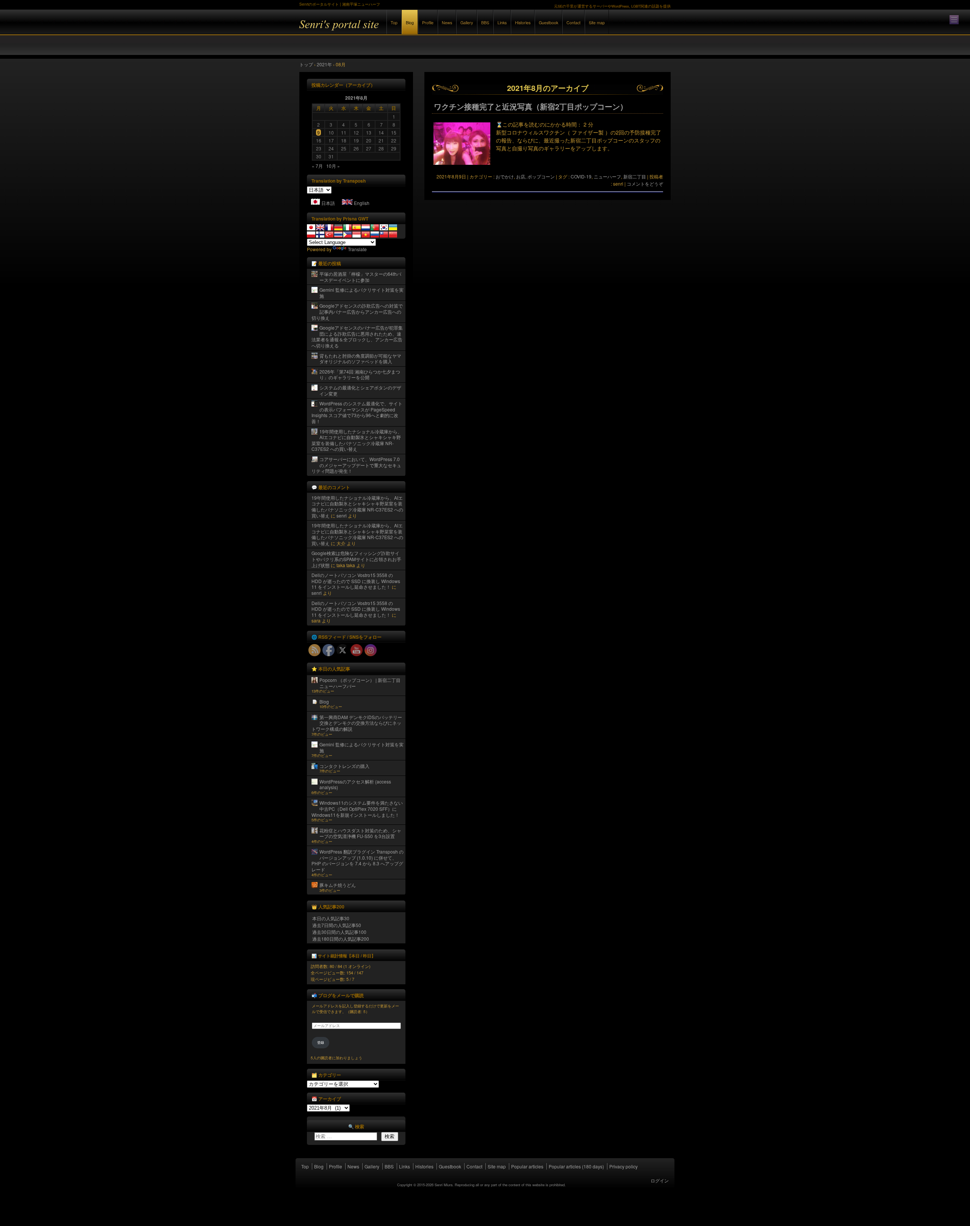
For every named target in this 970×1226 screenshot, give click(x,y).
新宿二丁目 (634, 176)
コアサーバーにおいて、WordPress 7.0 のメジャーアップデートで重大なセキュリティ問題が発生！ (356, 465)
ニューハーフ (607, 176)
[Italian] (347, 227)
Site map (597, 22)
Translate (357, 249)
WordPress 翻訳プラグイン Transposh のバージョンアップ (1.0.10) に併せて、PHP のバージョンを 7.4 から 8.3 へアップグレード (357, 860)
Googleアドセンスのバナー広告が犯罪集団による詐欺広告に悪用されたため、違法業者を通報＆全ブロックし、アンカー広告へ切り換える (357, 336)
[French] (329, 227)
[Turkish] (329, 234)
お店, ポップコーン (535, 176)
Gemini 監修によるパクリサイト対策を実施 (361, 292)
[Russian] (375, 234)
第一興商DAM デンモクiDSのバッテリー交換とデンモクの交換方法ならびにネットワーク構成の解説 (356, 723)
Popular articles (527, 1166)
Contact (573, 22)
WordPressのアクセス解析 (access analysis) (355, 784)
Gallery (466, 22)
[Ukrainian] (393, 227)
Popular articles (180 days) (576, 1166)
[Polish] (311, 234)
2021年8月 (356, 97)
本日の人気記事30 (330, 918)
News (447, 22)
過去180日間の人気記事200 (340, 938)
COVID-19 (581, 176)
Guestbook (548, 22)
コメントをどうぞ (645, 183)
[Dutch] (365, 227)
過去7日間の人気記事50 (336, 925)
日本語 (328, 203)
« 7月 (317, 166)
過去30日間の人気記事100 (339, 932)
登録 (320, 1042)
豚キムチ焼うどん (337, 885)
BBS (485, 22)
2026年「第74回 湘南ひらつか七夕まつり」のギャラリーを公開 (359, 374)
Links (502, 22)
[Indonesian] (356, 234)
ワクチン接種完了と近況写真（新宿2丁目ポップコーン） (530, 106)
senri (341, 515)
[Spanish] (356, 227)
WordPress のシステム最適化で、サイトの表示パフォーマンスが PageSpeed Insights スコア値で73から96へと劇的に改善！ (356, 412)
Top (394, 22)
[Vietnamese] (365, 234)
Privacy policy (623, 1166)
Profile (427, 22)
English (361, 203)
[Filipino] (347, 234)
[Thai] (338, 234)
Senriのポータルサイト (383, 29)
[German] (338, 227)
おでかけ (505, 176)
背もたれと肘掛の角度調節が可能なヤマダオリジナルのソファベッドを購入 (360, 358)
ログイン (660, 1180)
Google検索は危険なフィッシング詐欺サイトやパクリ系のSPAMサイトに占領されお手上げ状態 (356, 559)
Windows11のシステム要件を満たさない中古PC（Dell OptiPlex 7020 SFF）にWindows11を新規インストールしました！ (357, 808)
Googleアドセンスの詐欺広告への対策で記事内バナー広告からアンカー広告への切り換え (357, 311)
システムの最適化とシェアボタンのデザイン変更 (360, 390)
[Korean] (384, 227)
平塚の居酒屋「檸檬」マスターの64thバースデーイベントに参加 (360, 277)
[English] (320, 227)
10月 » (333, 166)
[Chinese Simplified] (393, 234)
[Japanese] (311, 227)
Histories (522, 22)
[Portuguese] (375, 227)
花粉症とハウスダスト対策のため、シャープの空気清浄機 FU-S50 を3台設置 (360, 833)
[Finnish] (320, 234)
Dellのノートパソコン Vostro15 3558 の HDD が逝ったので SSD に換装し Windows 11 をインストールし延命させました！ (355, 581)
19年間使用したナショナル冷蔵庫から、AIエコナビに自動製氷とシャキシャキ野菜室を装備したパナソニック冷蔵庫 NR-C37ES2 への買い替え (356, 440)
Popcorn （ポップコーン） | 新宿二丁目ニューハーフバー (360, 683)
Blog (410, 22)
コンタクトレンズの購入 (344, 766)
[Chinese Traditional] (384, 234)
